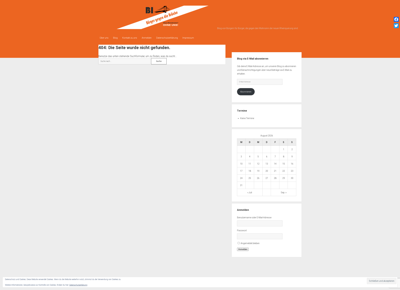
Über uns (104, 38)
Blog (115, 38)
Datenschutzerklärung (167, 38)
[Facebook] (396, 19)
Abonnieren (245, 91)
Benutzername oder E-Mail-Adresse (254, 217)
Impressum (188, 38)
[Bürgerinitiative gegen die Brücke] (157, 28)
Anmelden (147, 38)
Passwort (242, 230)
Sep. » (283, 192)
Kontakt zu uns (129, 38)
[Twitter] (396, 25)
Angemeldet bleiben (250, 243)
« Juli (249, 192)
